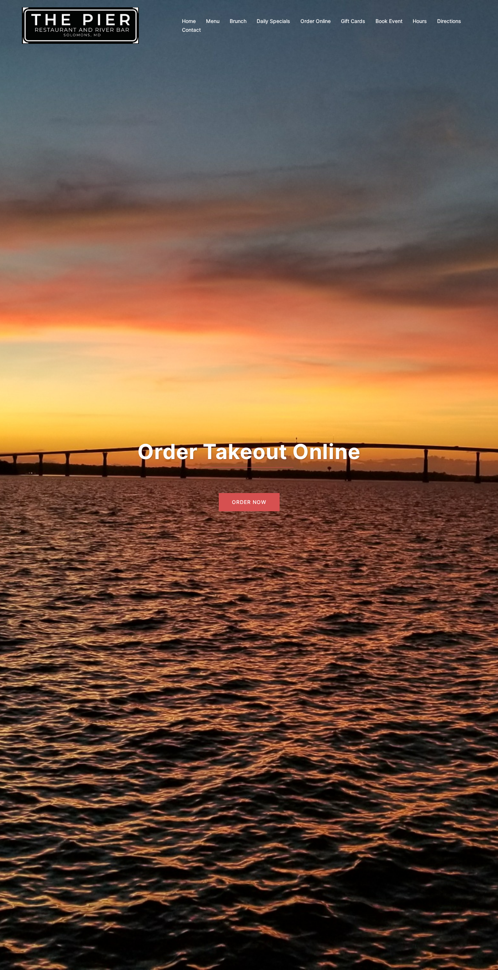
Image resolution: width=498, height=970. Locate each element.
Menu (212, 21)
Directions (449, 21)
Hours (420, 21)
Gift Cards (353, 21)
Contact (191, 30)
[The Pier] (80, 25)
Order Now (249, 502)
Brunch (238, 21)
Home (189, 21)
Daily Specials (273, 21)
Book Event (389, 21)
